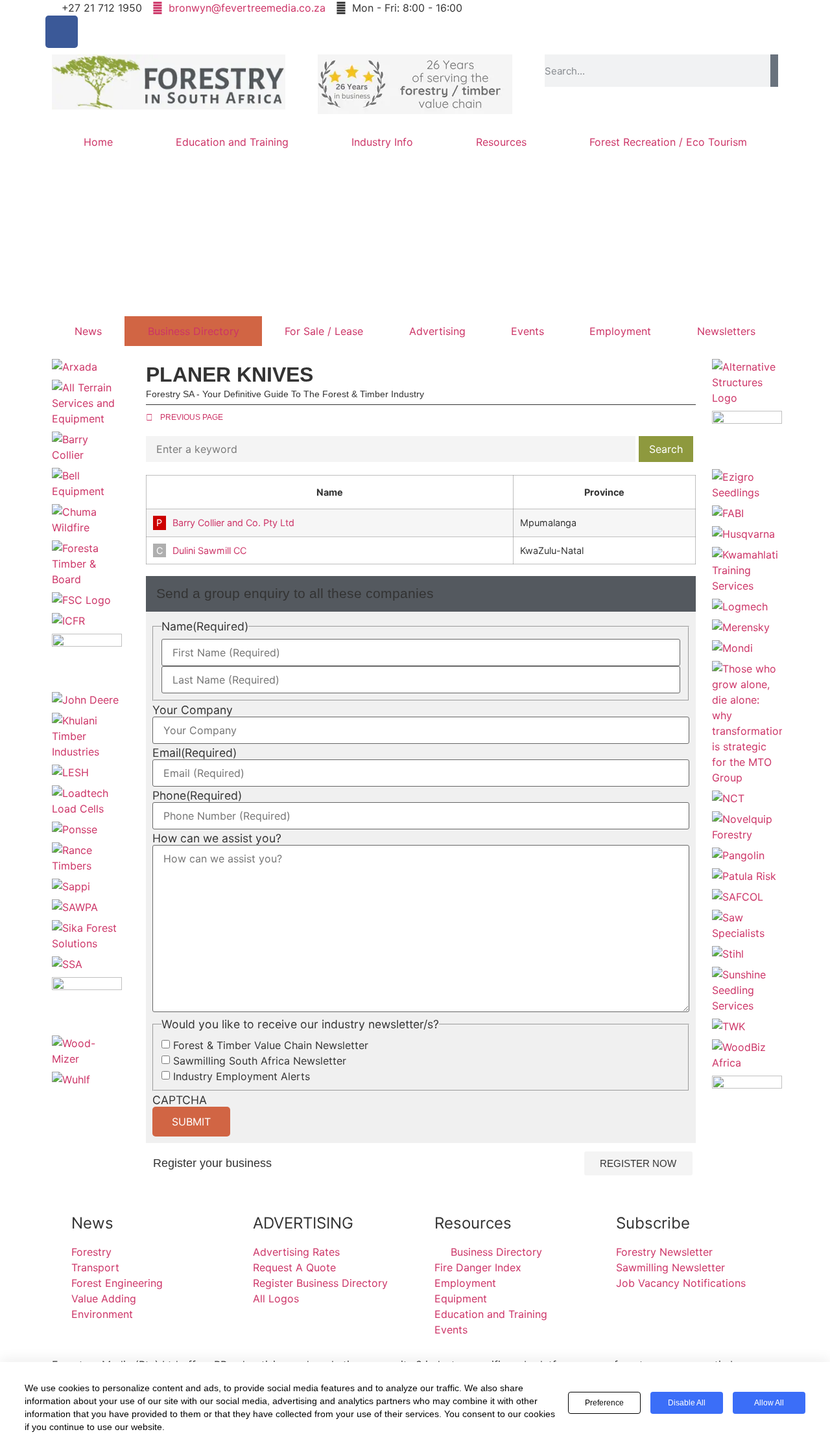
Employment (620, 331)
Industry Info (382, 141)
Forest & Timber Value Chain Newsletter (270, 1045)
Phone (197, 796)
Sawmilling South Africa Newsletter (259, 1061)
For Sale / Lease (324, 331)
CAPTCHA (179, 1100)
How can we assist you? (216, 838)
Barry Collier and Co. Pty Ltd (233, 522)
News (88, 331)
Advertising (437, 331)
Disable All (687, 1402)
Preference (604, 1402)
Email (194, 753)
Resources (501, 141)
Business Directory (193, 331)
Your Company (192, 710)
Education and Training (232, 141)
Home (98, 141)
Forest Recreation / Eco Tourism (668, 141)
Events (527, 331)
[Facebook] (61, 32)
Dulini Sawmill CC (209, 550)
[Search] (774, 70)
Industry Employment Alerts (241, 1076)
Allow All (769, 1402)
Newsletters (726, 331)
